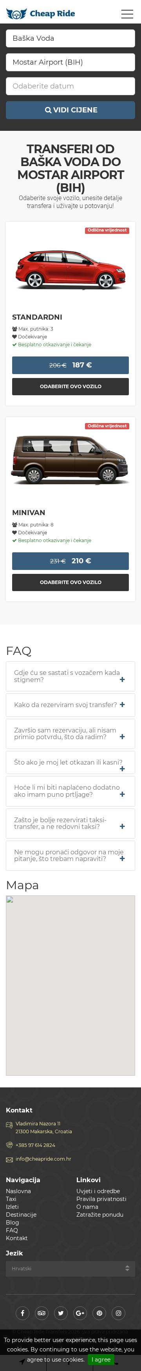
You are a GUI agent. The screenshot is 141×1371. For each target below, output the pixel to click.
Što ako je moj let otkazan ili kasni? (68, 762)
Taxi (11, 1199)
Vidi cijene (75, 110)
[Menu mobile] (127, 16)
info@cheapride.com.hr (43, 1159)
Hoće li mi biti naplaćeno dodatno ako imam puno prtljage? (67, 791)
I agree (101, 1359)
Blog (12, 1222)
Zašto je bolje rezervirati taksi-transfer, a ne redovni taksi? (60, 823)
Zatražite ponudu (99, 1214)
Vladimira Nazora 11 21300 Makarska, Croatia (44, 1127)
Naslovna (18, 1191)
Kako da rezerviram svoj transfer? (65, 705)
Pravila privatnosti (101, 1199)
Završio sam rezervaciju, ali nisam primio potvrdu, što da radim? (65, 734)
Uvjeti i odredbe (98, 1191)
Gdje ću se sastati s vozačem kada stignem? (67, 676)
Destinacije (21, 1214)
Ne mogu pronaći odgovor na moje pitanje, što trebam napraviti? (69, 856)
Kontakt (17, 1238)
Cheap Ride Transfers (41, 14)
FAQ (12, 1230)
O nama (87, 1206)
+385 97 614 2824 (35, 1145)
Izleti (12, 1206)
